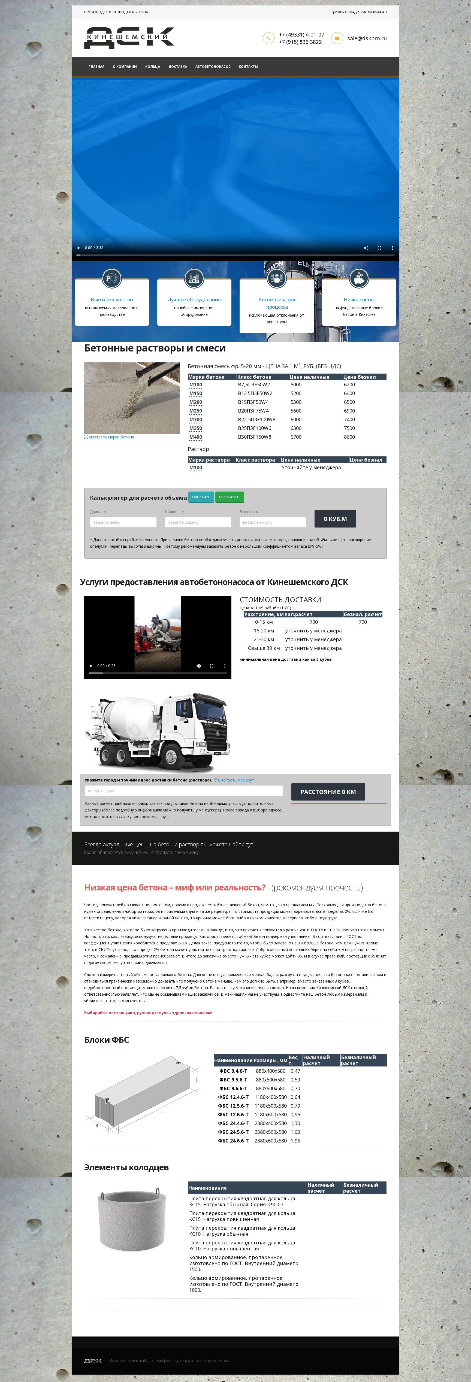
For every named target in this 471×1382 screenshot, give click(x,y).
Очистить (201, 496)
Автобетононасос (213, 66)
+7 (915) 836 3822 (300, 42)
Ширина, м (175, 511)
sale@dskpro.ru (367, 38)
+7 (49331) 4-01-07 (301, 34)
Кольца (152, 66)
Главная (96, 66)
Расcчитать (230, 496)
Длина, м (98, 511)
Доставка (177, 66)
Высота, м (249, 511)
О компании (125, 66)
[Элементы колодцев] (132, 1219)
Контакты (248, 66)
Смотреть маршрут (235, 780)
